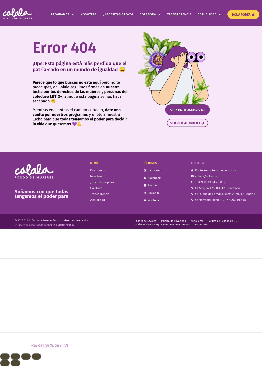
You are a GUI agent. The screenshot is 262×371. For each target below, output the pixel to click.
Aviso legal (197, 221)
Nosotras (89, 14)
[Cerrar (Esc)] (36, 356)
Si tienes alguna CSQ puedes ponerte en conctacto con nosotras (172, 224)
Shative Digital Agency (61, 224)
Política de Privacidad (173, 221)
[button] (131, 368)
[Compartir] (26, 356)
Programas (60, 14)
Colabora (148, 14)
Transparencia (179, 14)
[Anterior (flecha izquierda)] (5, 363)
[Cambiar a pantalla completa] (15, 356)
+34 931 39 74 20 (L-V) (49, 345)
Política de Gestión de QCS (223, 221)
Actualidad (207, 14)
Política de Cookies (145, 221)
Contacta (197, 163)
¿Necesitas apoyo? (118, 14)
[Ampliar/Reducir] (5, 356)
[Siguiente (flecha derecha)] (15, 363)
